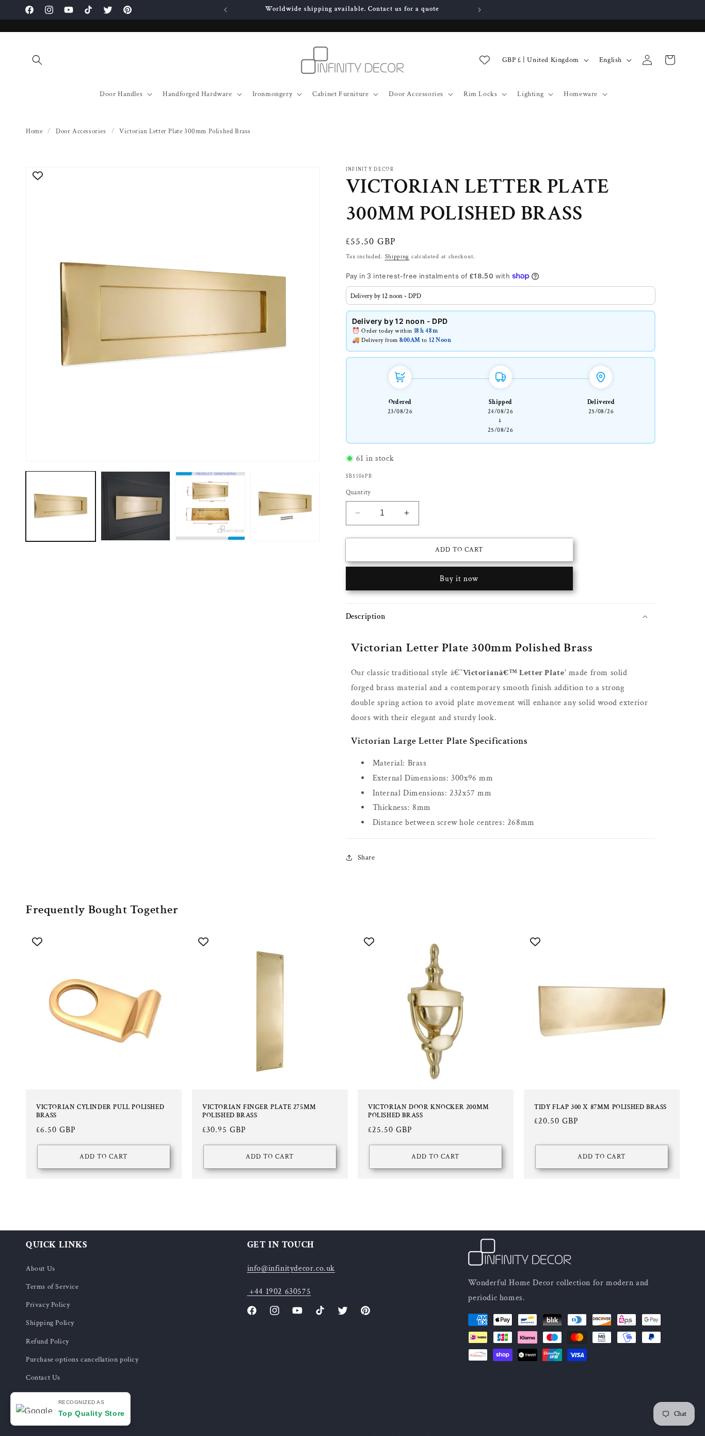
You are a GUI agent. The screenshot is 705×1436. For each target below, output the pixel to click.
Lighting (530, 94)
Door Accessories (416, 94)
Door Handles (121, 94)
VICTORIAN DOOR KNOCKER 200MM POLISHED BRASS (428, 1111)
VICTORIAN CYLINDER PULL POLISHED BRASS (100, 1111)
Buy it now (459, 578)
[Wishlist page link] (484, 60)
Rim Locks (480, 94)
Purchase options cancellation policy (82, 1359)
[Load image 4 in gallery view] (285, 506)
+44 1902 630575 (279, 1291)
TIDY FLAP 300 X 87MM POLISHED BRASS (600, 1107)
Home (34, 131)
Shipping (397, 256)
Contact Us (43, 1377)
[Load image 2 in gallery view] (135, 506)
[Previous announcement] (225, 10)
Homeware (581, 94)
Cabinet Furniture (340, 94)
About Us (40, 1268)
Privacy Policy (48, 1304)
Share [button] (366, 857)
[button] (37, 60)
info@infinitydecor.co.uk (291, 1267)
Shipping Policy (50, 1323)
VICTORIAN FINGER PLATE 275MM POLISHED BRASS (259, 1111)
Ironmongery (272, 94)
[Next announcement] (479, 10)
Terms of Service (52, 1286)
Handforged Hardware (197, 94)
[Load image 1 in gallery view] (60, 506)
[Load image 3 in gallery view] (210, 506)
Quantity (358, 492)
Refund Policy (47, 1341)
